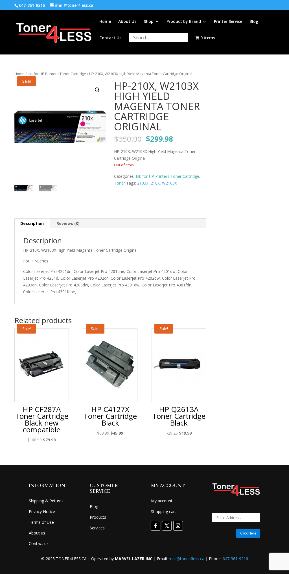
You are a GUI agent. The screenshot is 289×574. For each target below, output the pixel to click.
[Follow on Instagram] (178, 525)
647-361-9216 (235, 558)
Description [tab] (32, 223)
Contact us (39, 543)
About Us (127, 21)
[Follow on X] (166, 525)
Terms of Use (41, 522)
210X (155, 183)
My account (161, 500)
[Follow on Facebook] (155, 525)
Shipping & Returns (46, 500)
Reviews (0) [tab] (68, 223)
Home (105, 21)
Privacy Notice (42, 511)
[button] (97, 90)
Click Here (248, 533)
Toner (119, 183)
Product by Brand (184, 21)
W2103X (169, 183)
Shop (149, 21)
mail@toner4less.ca (186, 558)
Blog (253, 21)
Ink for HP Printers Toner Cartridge (57, 73)
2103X (142, 183)
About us (37, 533)
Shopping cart (163, 511)
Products (98, 517)
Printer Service (228, 21)
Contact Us (110, 38)
